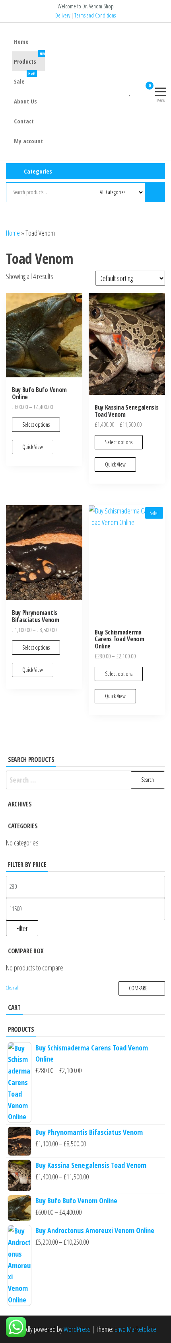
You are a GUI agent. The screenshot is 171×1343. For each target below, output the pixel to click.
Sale (24, 78)
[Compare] (123, 90)
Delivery (62, 15)
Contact (24, 121)
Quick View (32, 447)
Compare (138, 988)
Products (30, 58)
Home (21, 41)
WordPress (77, 1329)
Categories (38, 171)
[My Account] (137, 90)
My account (28, 141)
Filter (22, 928)
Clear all (12, 987)
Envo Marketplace (135, 1329)
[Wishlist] (130, 90)
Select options (36, 424)
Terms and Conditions (95, 15)
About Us (25, 101)
